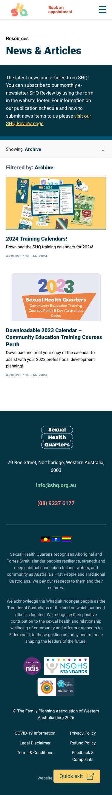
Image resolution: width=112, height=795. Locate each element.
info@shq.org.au (56, 485)
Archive (23, 149)
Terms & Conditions (35, 752)
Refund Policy (83, 743)
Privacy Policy (83, 733)
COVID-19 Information (35, 733)
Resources (17, 38)
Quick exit (71, 776)
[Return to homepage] (56, 437)
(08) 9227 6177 (56, 503)
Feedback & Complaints (82, 756)
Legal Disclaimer (35, 743)
